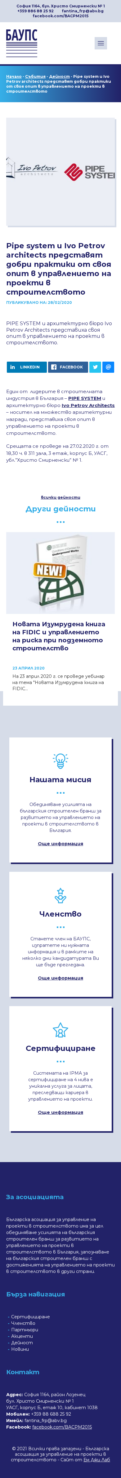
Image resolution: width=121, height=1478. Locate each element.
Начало (14, 76)
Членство (23, 1323)
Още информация (60, 844)
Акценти (22, 1336)
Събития (35, 76)
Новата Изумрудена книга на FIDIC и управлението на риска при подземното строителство (58, 636)
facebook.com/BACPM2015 (60, 16)
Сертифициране (30, 1317)
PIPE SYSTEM (84, 398)
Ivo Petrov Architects (88, 405)
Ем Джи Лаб (96, 1460)
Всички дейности (60, 497)
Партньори (24, 1330)
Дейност (59, 76)
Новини (20, 1349)
